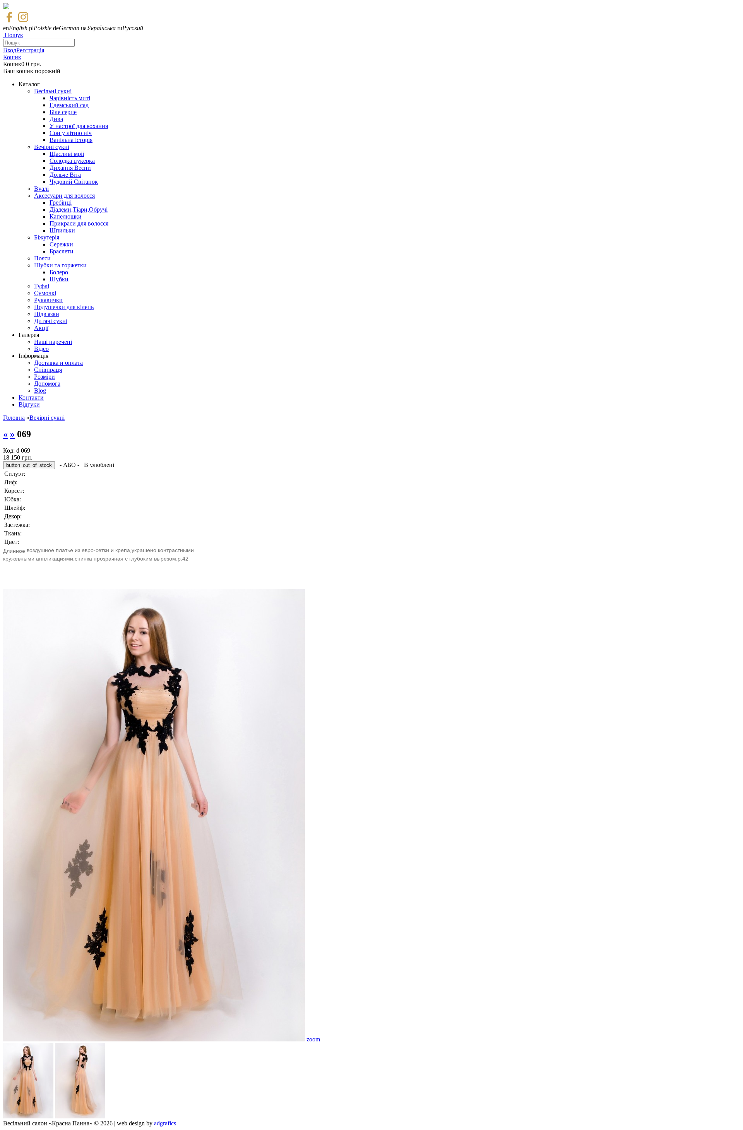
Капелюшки (66, 216)
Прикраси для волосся (79, 223)
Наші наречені (53, 341)
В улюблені (99, 465)
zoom (313, 1039)
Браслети (62, 251)
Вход (9, 50)
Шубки (59, 279)
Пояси (42, 258)
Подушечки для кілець (64, 307)
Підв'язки (46, 314)
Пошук (14, 35)
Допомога (47, 383)
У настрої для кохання (79, 126)
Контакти (31, 397)
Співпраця (48, 369)
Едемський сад (69, 105)
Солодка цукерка (72, 160)
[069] (154, 1039)
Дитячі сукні (50, 321)
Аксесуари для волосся (64, 195)
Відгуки (29, 404)
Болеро (59, 272)
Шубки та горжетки (60, 265)
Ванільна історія (71, 140)
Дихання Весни (70, 167)
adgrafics (165, 1123)
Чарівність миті (70, 98)
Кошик (12, 57)
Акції (41, 328)
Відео (41, 348)
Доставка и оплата (58, 362)
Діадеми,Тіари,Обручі (79, 209)
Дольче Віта (65, 174)
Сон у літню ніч (71, 133)
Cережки (61, 244)
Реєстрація (30, 50)
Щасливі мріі (67, 153)
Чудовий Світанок (74, 181)
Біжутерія (46, 237)
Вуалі (41, 188)
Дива (56, 119)
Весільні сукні (53, 91)
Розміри (44, 376)
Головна (14, 417)
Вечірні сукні (51, 147)
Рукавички (48, 300)
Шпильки (62, 230)
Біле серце (63, 112)
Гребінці (61, 202)
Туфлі (41, 286)
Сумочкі (45, 293)
